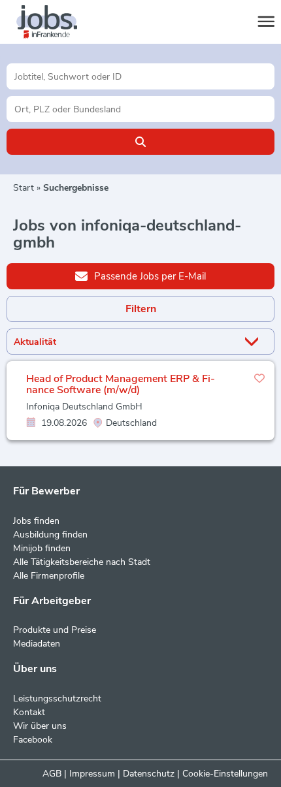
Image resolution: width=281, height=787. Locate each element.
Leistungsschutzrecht (57, 698)
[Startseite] (59, 22)
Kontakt (29, 712)
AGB (51, 773)
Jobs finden (36, 521)
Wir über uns (40, 726)
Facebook (32, 739)
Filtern (140, 309)
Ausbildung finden (50, 534)
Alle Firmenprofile (48, 576)
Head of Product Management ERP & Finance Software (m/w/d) (120, 385)
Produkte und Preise (54, 630)
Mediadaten (36, 643)
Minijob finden (42, 548)
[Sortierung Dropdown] (254, 342)
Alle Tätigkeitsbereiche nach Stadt (81, 562)
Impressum (92, 773)
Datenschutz (148, 773)
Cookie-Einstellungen (225, 773)
